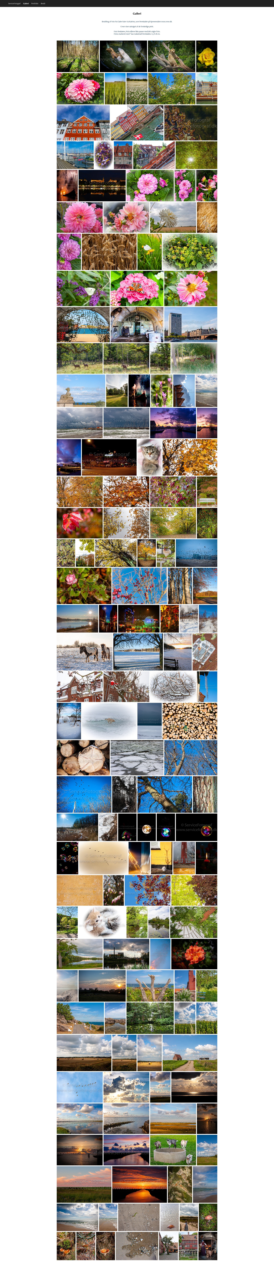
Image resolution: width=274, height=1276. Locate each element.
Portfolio (34, 3)
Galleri (26, 3)
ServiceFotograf (14, 3)
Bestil (43, 3)
